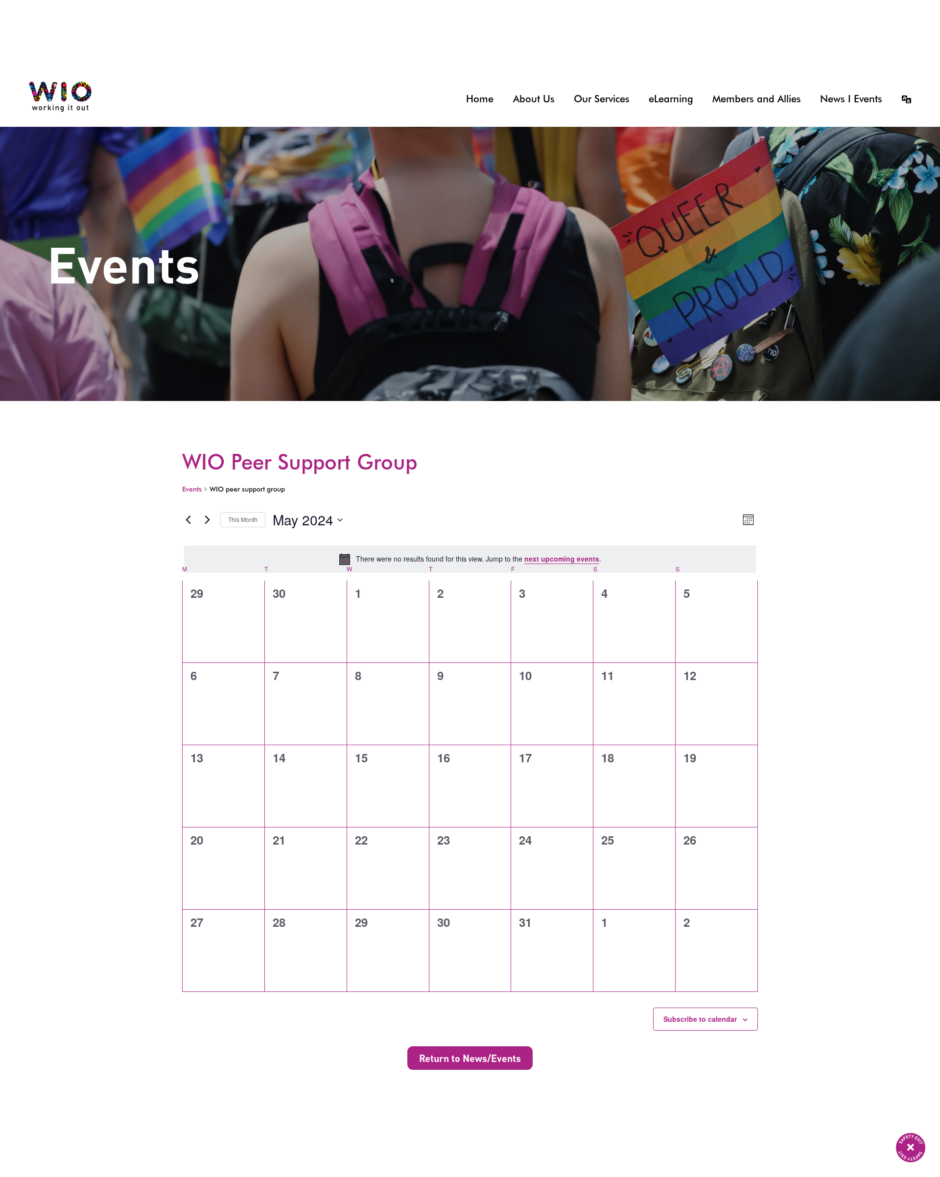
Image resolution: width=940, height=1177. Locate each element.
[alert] (470, 559)
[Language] (901, 99)
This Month (243, 519)
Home (480, 99)
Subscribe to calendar (700, 1019)
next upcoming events (561, 559)
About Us (533, 99)
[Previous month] (188, 520)
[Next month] (207, 520)
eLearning (671, 99)
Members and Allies (756, 99)
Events (192, 489)
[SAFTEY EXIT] (910, 1147)
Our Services (602, 99)
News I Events (851, 99)
